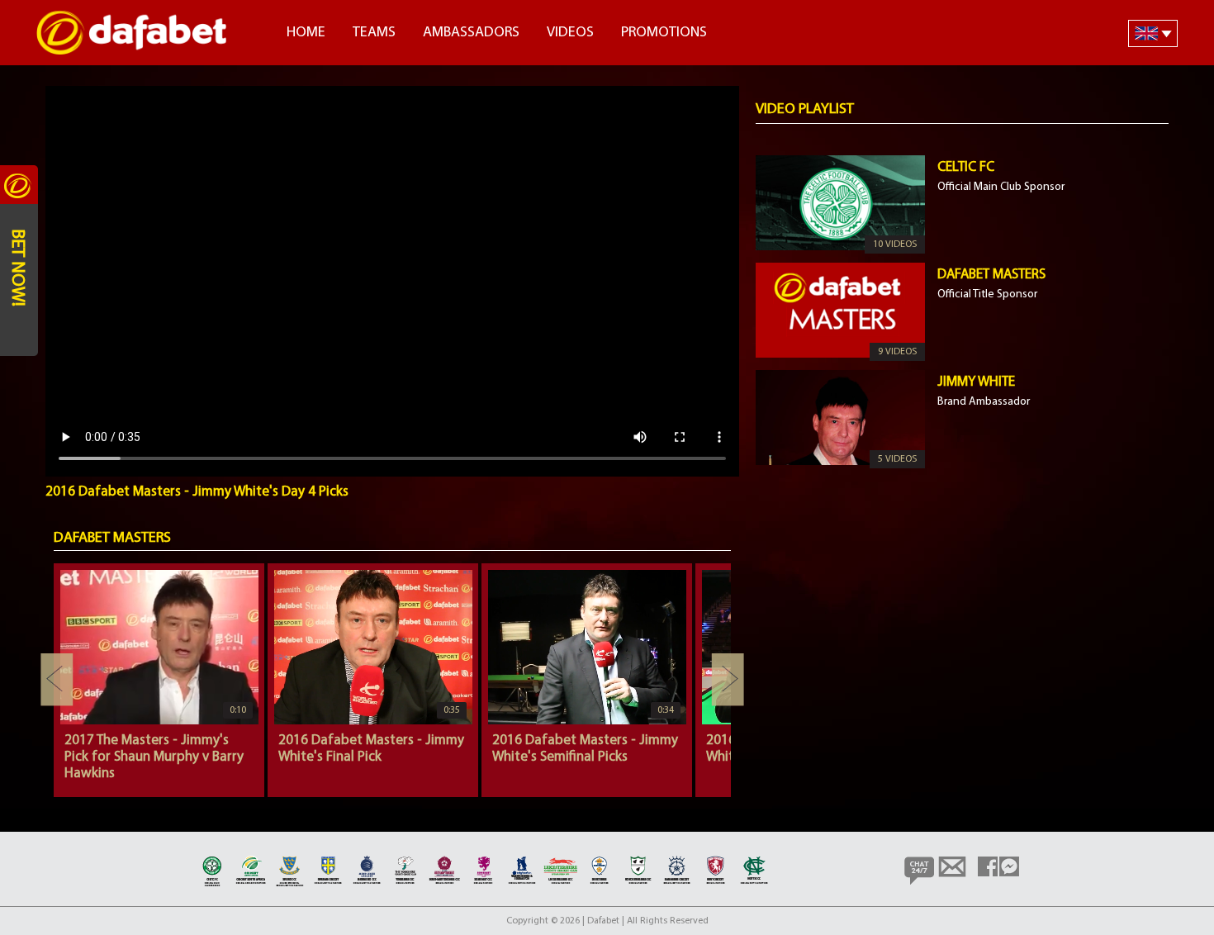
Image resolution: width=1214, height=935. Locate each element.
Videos (570, 33)
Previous (57, 679)
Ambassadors (471, 33)
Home (306, 33)
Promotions (664, 33)
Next (727, 679)
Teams (374, 33)
